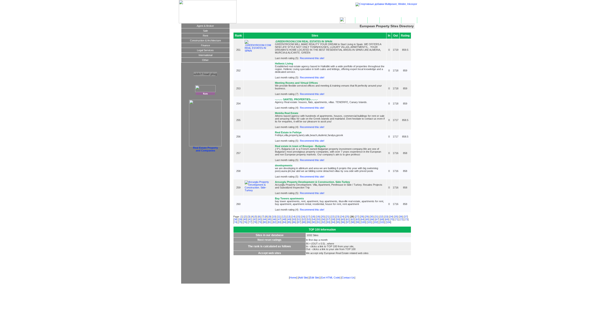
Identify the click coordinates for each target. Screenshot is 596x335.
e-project (382, 287)
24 (342, 216)
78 (255, 222)
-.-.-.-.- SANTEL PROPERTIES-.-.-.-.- (296, 99)
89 (308, 222)
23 (337, 216)
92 (323, 222)
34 (391, 216)
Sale (205, 30)
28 (361, 216)
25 (347, 216)
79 (259, 222)
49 (289, 219)
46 (274, 219)
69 (387, 219)
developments (283, 165)
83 (279, 222)
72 (401, 219)
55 (318, 219)
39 (240, 219)
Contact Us (409, 20)
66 (372, 219)
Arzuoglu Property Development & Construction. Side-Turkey (312, 182)
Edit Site (373, 20)
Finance (205, 45)
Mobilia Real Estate (286, 113)
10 (274, 216)
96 (343, 222)
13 (288, 216)
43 (259, 219)
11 (279, 216)
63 (357, 219)
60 (343, 219)
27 (357, 216)
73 (406, 219)
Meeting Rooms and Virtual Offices (296, 82)
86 (294, 222)
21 (327, 216)
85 (289, 222)
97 (347, 222)
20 (322, 216)
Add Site (361, 20)
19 (317, 216)
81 (269, 222)
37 (405, 216)
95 (338, 222)
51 (299, 219)
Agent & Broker (205, 25)
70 (391, 219)
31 (376, 216)
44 (264, 219)
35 (396, 216)
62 (352, 219)
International (205, 55)
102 (376, 222)
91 (318, 222)
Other (205, 60)
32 (381, 216)
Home (350, 20)
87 (299, 222)
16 (303, 216)
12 (283, 216)
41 (250, 219)
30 (371, 216)
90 (313, 222)
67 (377, 219)
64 (362, 219)
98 (352, 222)
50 (294, 219)
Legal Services (205, 50)
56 (323, 219)
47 (279, 219)
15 (298, 216)
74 (235, 222)
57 (328, 219)
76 (245, 222)
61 (347, 219)
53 (308, 219)
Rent (205, 35)
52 (303, 219)
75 (240, 222)
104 (388, 222)
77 (250, 222)
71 (396, 219)
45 (269, 219)
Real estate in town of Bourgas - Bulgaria (300, 146)
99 (357, 222)
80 (264, 222)
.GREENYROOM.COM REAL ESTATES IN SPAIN (303, 41)
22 (332, 216)
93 (328, 222)
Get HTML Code (390, 20)
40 (245, 219)
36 (401, 216)
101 (369, 222)
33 (386, 216)
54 (313, 219)
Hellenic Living (284, 63)
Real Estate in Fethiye (288, 132)
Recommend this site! (312, 58)
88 (303, 222)
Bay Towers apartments (289, 198)
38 (235, 219)
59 (338, 219)
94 (333, 222)
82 (274, 222)
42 (255, 219)
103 (382, 222)
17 (308, 216)
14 (293, 216)
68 (382, 219)
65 (367, 219)
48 (284, 219)
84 (284, 222)
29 (366, 216)
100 (363, 222)
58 (333, 219)
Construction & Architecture (205, 40)
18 (313, 216)
